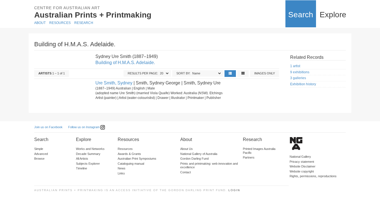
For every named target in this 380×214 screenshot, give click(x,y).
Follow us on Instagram (84, 127)
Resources (60, 23)
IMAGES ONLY (264, 73)
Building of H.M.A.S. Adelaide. (125, 62)
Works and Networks (90, 148)
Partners (249, 157)
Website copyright (302, 171)
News (121, 168)
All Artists (82, 158)
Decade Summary (88, 153)
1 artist (295, 66)
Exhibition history (303, 84)
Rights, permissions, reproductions (313, 176)
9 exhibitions (299, 72)
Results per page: (143, 73)
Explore (333, 14)
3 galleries (298, 78)
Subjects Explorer (88, 163)
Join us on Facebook (48, 127)
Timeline (81, 168)
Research (83, 23)
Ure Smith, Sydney (113, 83)
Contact (185, 172)
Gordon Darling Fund (194, 158)
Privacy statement (302, 161)
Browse (39, 158)
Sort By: (183, 73)
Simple (38, 148)
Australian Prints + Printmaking (92, 15)
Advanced (41, 153)
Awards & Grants (129, 153)
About (40, 23)
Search (300, 14)
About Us (186, 148)
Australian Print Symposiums (137, 158)
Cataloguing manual (131, 163)
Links (121, 173)
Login (234, 190)
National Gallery (300, 156)
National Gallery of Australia (198, 153)
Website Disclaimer (302, 166)
